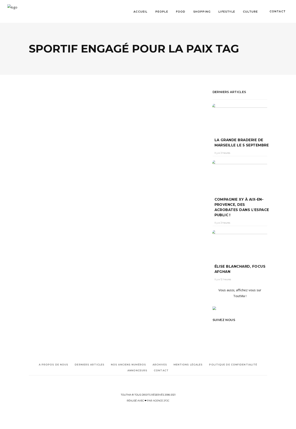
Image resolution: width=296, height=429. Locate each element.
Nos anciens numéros (128, 364)
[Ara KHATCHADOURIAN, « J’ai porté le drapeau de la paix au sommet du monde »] (71, 118)
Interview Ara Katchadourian (47, 219)
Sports (53, 147)
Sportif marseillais (40, 249)
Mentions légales (188, 364)
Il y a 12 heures (223, 279)
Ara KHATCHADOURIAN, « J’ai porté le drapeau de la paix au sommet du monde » (71, 165)
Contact (161, 370)
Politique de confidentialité (233, 364)
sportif (42, 237)
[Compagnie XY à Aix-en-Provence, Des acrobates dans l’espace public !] (240, 175)
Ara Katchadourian (41, 212)
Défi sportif (61, 212)
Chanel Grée (40, 178)
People (39, 147)
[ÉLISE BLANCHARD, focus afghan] (240, 244)
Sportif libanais (54, 243)
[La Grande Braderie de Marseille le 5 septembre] (240, 117)
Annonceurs (137, 370)
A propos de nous (53, 364)
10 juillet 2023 (61, 178)
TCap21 (57, 249)
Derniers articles (89, 364)
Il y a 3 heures (222, 152)
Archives (160, 364)
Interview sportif (39, 225)
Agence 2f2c (161, 400)
